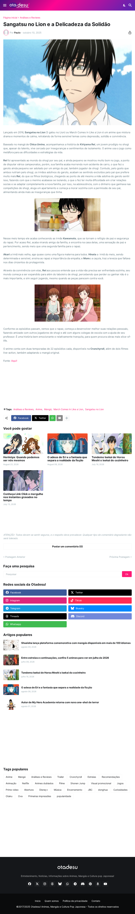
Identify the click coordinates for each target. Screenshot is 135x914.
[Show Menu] (4, 5)
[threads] (52, 884)
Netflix (25, 783)
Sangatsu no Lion (94, 409)
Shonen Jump (77, 783)
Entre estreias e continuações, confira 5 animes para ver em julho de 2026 (65, 657)
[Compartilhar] (129, 32)
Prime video (12, 789)
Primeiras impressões (39, 796)
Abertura (29, 789)
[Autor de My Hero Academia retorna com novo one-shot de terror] (11, 704)
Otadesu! (36, 906)
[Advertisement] (67, 387)
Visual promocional (101, 783)
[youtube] (105, 884)
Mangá (48, 409)
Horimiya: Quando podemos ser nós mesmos (21, 459)
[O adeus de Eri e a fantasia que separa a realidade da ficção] (67, 443)
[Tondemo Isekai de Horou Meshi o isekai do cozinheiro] (112, 443)
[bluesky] (60, 884)
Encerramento (74, 789)
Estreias (92, 776)
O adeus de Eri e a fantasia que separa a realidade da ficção (67, 459)
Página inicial (10, 17)
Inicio (37, 900)
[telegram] (75, 884)
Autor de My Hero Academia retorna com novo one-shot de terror (60, 702)
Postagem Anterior (15, 556)
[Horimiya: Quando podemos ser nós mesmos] (23, 443)
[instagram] (45, 884)
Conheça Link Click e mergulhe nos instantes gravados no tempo (23, 497)
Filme (62, 783)
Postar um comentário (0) (67, 546)
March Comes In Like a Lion (68, 409)
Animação (11, 783)
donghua (103, 789)
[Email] (59, 418)
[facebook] (30, 884)
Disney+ (43, 789)
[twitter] (37, 884)
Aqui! (14, 360)
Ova (20, 796)
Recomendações (111, 776)
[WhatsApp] (52, 418)
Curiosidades (120, 789)
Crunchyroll (76, 776)
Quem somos (52, 900)
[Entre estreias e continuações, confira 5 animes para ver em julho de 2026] (11, 660)
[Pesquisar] (130, 5)
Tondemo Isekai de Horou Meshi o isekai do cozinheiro (110, 459)
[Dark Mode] (124, 5)
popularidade (64, 796)
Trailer (60, 776)
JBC (90, 789)
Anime (39, 409)
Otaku (9, 796)
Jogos (120, 783)
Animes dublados (44, 783)
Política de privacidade (75, 900)
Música (57, 789)
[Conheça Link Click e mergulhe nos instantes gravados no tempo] (23, 480)
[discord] (83, 884)
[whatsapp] (67, 884)
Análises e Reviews (30, 17)
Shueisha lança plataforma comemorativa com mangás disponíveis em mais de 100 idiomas (76, 643)
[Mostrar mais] (67, 418)
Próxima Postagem (119, 556)
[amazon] (98, 884)
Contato (96, 900)
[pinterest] (90, 884)
